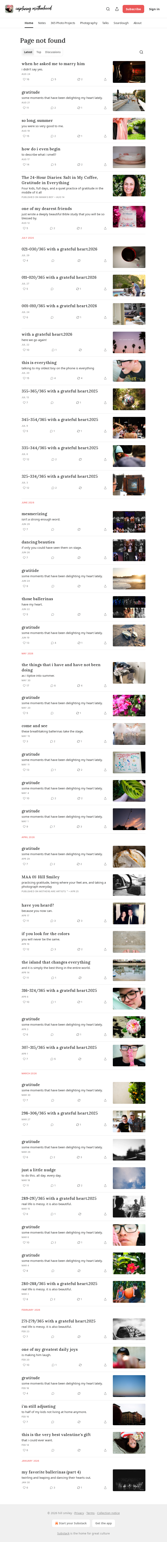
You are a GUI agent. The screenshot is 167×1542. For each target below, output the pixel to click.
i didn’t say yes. (32, 69)
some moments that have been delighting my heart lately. (62, 98)
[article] (83, 71)
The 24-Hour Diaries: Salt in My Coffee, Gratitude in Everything (60, 180)
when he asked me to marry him (53, 63)
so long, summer (37, 120)
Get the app (103, 1523)
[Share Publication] (117, 9)
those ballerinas (37, 598)
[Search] (108, 9)
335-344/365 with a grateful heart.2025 (60, 447)
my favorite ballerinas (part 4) (51, 1472)
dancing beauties (38, 542)
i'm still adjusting (38, 1406)
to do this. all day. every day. (41, 1175)
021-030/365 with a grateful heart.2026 (59, 249)
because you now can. (37, 911)
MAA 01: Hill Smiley (41, 876)
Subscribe (133, 9)
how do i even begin (41, 148)
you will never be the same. (41, 939)
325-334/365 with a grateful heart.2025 (60, 476)
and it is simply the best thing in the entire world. (56, 968)
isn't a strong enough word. (41, 519)
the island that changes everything (56, 962)
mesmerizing (34, 513)
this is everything (39, 362)
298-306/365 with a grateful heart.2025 (60, 1113)
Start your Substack (73, 1523)
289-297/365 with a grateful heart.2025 (59, 1198)
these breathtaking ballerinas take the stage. (53, 731)
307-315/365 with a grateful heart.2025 (59, 1047)
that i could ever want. (37, 1440)
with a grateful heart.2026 (47, 334)
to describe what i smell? (39, 154)
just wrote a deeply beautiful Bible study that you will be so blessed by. (63, 216)
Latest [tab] (28, 52)
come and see (34, 725)
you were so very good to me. (43, 126)
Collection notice (108, 1513)
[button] (28, 23)
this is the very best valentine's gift (56, 1434)
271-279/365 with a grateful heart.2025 (59, 1321)
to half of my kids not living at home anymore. (54, 1412)
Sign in (154, 9)
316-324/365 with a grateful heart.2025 (59, 990)
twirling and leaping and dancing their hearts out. (56, 1477)
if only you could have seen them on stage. (52, 547)
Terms (90, 1513)
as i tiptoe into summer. (38, 675)
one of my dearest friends (47, 208)
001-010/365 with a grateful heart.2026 (59, 305)
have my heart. (32, 604)
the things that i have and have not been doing (61, 667)
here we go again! (34, 340)
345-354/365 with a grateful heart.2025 (60, 419)
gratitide (30, 570)
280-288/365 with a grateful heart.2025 (59, 1283)
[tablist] (42, 52)
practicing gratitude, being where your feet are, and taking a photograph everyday (64, 884)
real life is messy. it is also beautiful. (47, 1204)
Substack (63, 1533)
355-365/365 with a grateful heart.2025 (60, 391)
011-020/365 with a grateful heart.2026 (59, 277)
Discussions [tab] (52, 52)
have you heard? (38, 905)
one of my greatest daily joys (50, 1349)
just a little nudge (39, 1169)
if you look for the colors (45, 933)
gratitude (31, 92)
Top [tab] (38, 52)
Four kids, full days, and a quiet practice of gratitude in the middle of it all (62, 190)
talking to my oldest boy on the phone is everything (58, 368)
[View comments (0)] (53, 260)
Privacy (79, 1513)
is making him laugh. (36, 1355)
